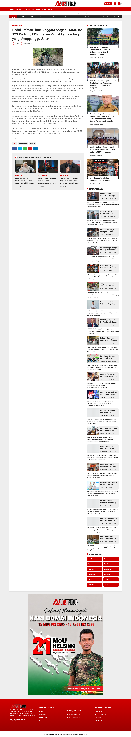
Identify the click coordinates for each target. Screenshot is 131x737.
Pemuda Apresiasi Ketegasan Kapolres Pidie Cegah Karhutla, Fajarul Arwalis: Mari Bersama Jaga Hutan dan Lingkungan (108, 303)
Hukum (32, 13)
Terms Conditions (100, 714)
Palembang (103, 216)
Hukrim (106, 564)
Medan (102, 505)
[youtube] (17, 4)
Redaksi (19, 9)
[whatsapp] (25, 148)
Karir (50, 9)
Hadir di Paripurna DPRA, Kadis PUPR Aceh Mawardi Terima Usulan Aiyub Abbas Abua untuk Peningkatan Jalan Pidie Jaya (109, 447)
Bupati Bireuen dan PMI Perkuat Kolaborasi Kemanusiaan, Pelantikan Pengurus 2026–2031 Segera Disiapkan (108, 429)
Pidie (101, 307)
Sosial (79, 13)
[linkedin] (35, 148)
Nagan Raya (103, 252)
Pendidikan (57, 13)
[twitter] (12, 4)
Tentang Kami (29, 9)
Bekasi (102, 487)
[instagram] (15, 4)
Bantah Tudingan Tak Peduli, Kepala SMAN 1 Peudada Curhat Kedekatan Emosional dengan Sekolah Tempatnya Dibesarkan (102, 117)
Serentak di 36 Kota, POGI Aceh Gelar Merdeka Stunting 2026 (108, 357)
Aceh (101, 271)
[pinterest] (30, 148)
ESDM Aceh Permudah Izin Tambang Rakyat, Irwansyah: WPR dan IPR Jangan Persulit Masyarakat (108, 321)
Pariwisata (40, 13)
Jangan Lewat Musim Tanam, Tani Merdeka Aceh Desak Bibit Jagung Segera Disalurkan (108, 285)
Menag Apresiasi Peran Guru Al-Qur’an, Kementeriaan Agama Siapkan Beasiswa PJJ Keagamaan (47, 180)
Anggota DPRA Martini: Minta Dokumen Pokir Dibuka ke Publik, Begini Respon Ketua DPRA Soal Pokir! (25, 180)
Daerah (19, 13)
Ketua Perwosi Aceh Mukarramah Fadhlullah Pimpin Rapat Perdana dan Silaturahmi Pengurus (108, 465)
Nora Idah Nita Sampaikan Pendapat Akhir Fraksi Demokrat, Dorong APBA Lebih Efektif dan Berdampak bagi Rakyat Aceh (108, 194)
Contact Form (99, 720)
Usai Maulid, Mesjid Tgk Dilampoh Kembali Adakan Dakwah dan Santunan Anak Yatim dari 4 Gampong (56, 16)
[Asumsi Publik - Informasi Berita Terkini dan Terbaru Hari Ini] (65, 6)
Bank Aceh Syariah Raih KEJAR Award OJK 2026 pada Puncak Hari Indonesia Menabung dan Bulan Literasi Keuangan (108, 484)
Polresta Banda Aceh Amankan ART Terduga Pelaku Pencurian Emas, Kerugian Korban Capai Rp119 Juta (109, 339)
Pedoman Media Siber (73, 714)
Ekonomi (26, 13)
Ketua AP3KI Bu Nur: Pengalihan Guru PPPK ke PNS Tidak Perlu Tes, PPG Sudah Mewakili (108, 375)
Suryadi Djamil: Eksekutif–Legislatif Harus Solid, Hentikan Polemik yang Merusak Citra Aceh (70, 180)
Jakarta (102, 379)
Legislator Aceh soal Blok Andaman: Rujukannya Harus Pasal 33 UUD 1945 (109, 411)
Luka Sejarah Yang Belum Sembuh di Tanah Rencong (100, 179)
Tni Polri (94, 13)
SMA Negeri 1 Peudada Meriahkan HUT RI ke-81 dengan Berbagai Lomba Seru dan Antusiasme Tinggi (102, 51)
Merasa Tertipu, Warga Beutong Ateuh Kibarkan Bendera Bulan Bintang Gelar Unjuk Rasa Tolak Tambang (109, 249)
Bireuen (21, 25)
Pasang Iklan (41, 9)
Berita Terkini (23, 143)
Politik (73, 13)
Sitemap (108, 3)
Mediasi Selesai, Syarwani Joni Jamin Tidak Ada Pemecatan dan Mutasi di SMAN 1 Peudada (102, 149)
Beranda (15, 25)
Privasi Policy (99, 711)
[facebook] (10, 4)
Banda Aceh (19, 175)
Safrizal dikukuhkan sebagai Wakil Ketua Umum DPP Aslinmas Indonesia (108, 213)
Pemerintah (48, 13)
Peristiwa (66, 13)
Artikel (12, 13)
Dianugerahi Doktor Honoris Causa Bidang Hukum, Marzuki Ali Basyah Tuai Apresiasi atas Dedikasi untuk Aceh (108, 502)
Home (12, 9)
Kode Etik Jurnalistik (73, 717)
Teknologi (86, 13)
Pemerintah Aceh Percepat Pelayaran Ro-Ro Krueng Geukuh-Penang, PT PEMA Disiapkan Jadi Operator (109, 538)
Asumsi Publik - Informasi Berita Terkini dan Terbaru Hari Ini (71, 734)
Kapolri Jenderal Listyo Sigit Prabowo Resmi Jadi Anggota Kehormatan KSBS (108, 393)
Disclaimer (98, 717)
